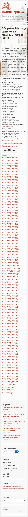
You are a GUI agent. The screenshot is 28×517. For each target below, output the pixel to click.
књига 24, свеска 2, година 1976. (10, 332)
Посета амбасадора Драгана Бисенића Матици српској (11, 436)
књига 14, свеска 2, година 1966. (10, 373)
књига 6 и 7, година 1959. (8, 387)
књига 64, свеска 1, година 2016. (10, 201)
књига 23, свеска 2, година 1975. (10, 337)
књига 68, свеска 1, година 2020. (10, 182)
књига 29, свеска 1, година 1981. (10, 311)
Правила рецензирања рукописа (10, 145)
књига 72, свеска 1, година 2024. (10, 163)
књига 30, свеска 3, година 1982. (10, 303)
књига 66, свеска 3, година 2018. (10, 188)
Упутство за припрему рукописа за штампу (12, 143)
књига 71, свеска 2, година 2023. (10, 166)
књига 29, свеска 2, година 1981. (10, 309)
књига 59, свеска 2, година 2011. (10, 223)
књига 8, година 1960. (7, 386)
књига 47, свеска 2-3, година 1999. (10, 265)
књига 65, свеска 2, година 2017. (10, 195)
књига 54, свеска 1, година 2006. (10, 248)
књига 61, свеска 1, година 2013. (10, 215)
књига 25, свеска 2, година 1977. (10, 328)
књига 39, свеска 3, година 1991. (10, 282)
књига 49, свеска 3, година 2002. (10, 260)
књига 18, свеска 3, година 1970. (10, 359)
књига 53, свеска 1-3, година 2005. (10, 249)
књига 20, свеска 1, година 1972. (10, 353)
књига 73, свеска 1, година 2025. (10, 159)
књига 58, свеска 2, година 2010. (10, 228)
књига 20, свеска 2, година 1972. (10, 351)
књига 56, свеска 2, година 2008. (10, 237)
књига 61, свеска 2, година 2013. (10, 213)
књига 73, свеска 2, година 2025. (10, 157)
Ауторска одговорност (7, 140)
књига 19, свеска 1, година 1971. (10, 358)
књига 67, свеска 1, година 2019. (10, 187)
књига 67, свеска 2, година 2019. (10, 185)
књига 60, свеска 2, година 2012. (10, 218)
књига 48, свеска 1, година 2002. (10, 264)
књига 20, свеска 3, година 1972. (10, 350)
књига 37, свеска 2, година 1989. (10, 293)
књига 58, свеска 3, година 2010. (10, 226)
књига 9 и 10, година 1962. (8, 384)
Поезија (4, 490)
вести (7, 490)
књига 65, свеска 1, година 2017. (10, 196)
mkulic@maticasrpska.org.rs (8, 126)
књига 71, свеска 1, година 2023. (10, 168)
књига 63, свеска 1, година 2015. (10, 206)
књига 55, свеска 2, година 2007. (10, 242)
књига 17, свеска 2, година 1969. (10, 364)
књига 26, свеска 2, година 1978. (10, 323)
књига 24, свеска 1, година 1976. (10, 334)
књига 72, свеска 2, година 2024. (10, 162)
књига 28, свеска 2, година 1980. (10, 314)
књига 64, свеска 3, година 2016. (10, 198)
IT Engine (22, 511)
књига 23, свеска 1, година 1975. (10, 339)
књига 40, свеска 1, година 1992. (10, 281)
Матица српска (11, 508)
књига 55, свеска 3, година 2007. (10, 240)
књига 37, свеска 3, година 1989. (10, 292)
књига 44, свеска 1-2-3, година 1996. (11, 271)
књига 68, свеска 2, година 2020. (10, 181)
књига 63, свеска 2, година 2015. (10, 204)
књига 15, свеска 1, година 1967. (10, 372)
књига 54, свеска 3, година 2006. (10, 245)
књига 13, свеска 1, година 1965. (10, 378)
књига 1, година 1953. (7, 394)
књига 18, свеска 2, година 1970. (10, 361)
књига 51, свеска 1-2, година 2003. (10, 257)
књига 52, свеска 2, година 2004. (10, 253)
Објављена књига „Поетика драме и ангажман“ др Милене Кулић (13, 415)
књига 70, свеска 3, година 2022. (10, 170)
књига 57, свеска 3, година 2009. (10, 231)
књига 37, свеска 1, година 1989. (10, 295)
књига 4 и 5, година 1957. (8, 389)
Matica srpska (6, 6)
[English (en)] (25, 4)
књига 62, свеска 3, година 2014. (10, 207)
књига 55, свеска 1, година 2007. (10, 243)
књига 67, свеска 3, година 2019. (10, 184)
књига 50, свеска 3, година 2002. (10, 259)
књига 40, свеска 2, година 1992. (10, 279)
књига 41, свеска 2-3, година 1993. (10, 276)
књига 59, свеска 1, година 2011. (10, 224)
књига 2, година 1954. (7, 392)
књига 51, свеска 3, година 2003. (10, 256)
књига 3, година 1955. (7, 390)
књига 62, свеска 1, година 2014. (10, 210)
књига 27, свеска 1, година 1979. (10, 320)
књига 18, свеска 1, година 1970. (10, 362)
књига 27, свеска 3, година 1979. (10, 317)
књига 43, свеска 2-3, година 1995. (10, 273)
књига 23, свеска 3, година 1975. (10, 336)
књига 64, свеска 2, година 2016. (10, 199)
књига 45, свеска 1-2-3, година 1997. (11, 270)
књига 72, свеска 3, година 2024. (10, 160)
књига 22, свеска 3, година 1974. (10, 340)
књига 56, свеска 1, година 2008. (10, 239)
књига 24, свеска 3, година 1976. (10, 331)
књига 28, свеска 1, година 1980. (10, 315)
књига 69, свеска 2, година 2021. (10, 176)
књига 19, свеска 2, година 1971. (10, 356)
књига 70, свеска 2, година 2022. (10, 171)
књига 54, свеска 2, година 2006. (10, 246)
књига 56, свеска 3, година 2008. (10, 235)
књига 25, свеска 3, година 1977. (10, 326)
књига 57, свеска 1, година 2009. (10, 234)
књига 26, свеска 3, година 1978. (10, 322)
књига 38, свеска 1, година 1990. (10, 290)
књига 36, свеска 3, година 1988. (10, 296)
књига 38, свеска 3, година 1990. (10, 287)
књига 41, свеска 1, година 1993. (10, 278)
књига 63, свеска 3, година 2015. (10, 202)
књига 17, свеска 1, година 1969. (10, 365)
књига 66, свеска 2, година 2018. (10, 190)
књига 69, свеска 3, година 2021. (10, 174)
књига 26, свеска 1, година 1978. (10, 325)
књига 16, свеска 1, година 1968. (10, 368)
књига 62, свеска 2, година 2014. (10, 209)
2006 (4, 486)
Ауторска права (5, 142)
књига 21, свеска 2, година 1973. (10, 347)
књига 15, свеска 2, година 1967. (10, 370)
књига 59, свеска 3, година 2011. (10, 221)
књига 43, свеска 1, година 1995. (10, 275)
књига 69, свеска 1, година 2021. (10, 177)
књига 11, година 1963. (7, 383)
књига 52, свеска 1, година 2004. (10, 254)
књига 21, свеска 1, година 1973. (10, 348)
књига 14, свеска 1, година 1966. (10, 375)
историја (10, 490)
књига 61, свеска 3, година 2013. (10, 212)
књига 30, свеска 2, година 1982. (10, 304)
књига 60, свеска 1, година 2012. (10, 220)
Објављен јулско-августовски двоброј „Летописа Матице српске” (14, 422)
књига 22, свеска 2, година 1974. (10, 342)
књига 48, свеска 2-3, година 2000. (10, 262)
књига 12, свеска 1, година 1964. (10, 381)
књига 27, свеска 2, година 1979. (10, 318)
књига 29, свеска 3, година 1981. (10, 307)
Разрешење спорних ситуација (9, 146)
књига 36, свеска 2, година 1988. (10, 298)
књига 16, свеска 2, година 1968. (10, 367)
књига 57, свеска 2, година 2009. (10, 232)
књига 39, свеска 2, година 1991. (10, 284)
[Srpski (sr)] (27, 4)
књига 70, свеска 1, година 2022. (10, 173)
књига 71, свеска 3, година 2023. (10, 165)
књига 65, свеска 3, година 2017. (10, 193)
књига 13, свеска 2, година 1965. (10, 376)
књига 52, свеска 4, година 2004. (10, 251)
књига (14, 490)
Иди (17, 451)
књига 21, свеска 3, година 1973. (10, 345)
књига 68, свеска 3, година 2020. (10, 179)
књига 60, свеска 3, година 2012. (10, 217)
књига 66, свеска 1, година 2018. (10, 192)
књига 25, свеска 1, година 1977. (10, 329)
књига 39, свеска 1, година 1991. (10, 285)
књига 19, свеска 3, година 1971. (10, 354)
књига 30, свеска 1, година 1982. (10, 306)
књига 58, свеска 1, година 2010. (10, 229)
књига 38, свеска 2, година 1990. (10, 289)
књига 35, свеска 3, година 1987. (10, 300)
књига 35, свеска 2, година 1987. (10, 301)
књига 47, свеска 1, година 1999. (10, 267)
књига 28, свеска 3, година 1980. (10, 312)
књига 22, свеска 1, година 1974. (10, 343)
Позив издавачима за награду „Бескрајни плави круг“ (11, 429)
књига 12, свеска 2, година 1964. (10, 379)
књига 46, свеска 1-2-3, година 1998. (11, 268)
